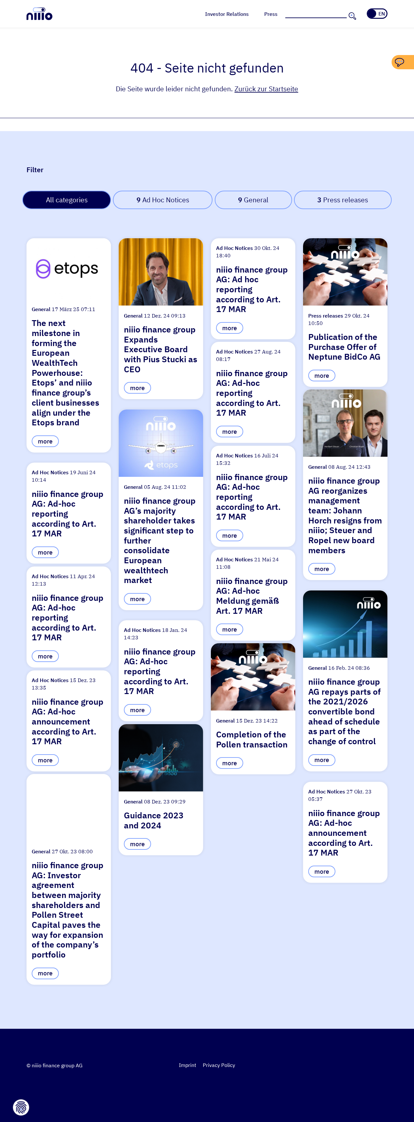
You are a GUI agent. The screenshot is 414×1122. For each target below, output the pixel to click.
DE (372, 13)
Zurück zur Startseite (266, 88)
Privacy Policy (219, 1065)
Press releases (342, 200)
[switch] (377, 13)
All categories (67, 200)
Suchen (351, 16)
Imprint (187, 1065)
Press (271, 14)
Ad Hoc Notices (162, 200)
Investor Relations (227, 14)
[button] (69, 345)
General (253, 200)
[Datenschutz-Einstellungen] (21, 1107)
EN (381, 13)
